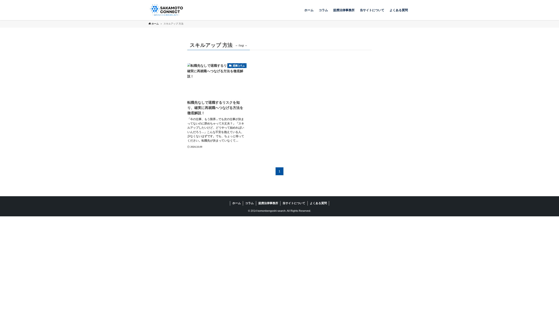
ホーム (236, 203)
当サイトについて (294, 203)
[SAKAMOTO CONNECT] (166, 10)
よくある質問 (318, 203)
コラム (249, 203)
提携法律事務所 (268, 203)
